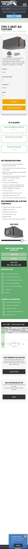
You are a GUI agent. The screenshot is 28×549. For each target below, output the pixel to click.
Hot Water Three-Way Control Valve (14, 311)
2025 (15, 265)
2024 (19, 265)
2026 (12, 265)
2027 (8, 265)
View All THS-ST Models (14, 108)
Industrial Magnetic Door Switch (14, 302)
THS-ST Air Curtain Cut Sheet (12, 274)
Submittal (14, 254)
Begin (14, 397)
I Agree (18, 545)
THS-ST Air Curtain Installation (12, 283)
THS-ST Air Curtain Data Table (12, 277)
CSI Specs (14, 258)
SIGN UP (14, 16)
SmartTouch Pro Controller (12, 305)
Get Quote (14, 101)
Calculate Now (14, 371)
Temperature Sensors (11, 308)
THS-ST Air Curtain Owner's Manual (13, 286)
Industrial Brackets (10, 314)
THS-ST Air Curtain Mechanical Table (14, 280)
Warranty (7, 292)
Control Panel (8, 289)
